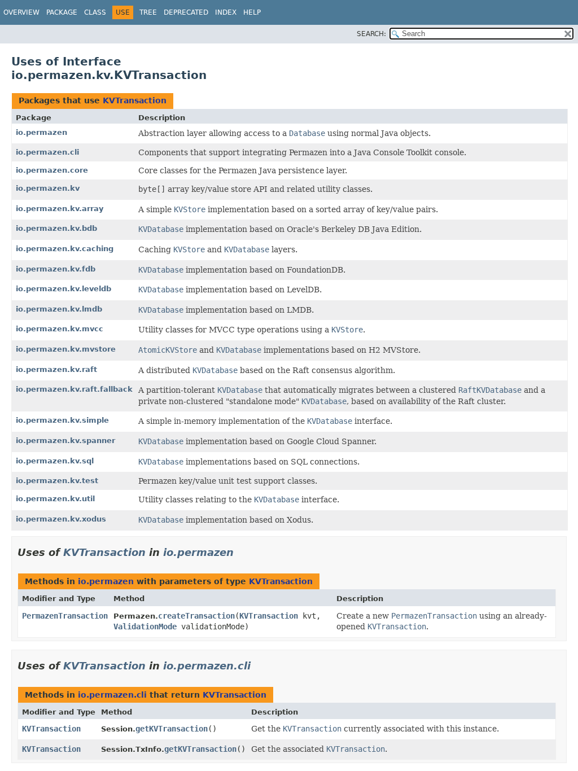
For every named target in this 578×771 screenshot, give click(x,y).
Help (252, 12)
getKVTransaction (171, 728)
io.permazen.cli (47, 152)
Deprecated (186, 12)
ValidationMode (145, 626)
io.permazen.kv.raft (56, 369)
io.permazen (41, 132)
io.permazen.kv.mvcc (59, 329)
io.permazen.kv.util (55, 498)
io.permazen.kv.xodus (61, 519)
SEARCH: (371, 34)
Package (61, 12)
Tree (148, 12)
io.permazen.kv (48, 188)
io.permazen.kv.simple (62, 420)
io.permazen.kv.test (57, 480)
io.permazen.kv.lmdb (59, 309)
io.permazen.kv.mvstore (66, 349)
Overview (21, 12)
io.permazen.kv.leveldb (63, 288)
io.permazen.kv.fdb (55, 269)
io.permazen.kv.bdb (56, 228)
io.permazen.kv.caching (64, 248)
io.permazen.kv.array (59, 208)
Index (226, 12)
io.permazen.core (52, 170)
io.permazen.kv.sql (55, 461)
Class (95, 12)
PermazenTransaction (65, 615)
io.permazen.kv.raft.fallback (74, 389)
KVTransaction (135, 100)
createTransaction (196, 615)
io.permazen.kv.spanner (65, 440)
